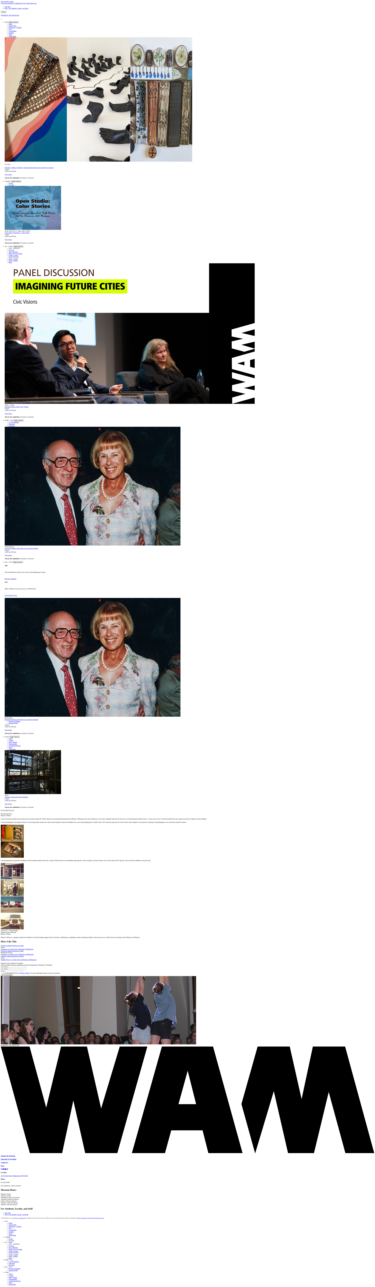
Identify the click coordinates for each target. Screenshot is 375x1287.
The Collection (13, 252)
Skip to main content (7, 1)
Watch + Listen (13, 259)
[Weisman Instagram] (1, 1169)
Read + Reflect (13, 260)
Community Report (15, 746)
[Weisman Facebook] (3, 1169)
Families (11, 33)
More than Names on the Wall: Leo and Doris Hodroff (21, 548)
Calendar (8, 181)
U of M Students (14, 422)
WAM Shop (12, 36)
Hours (10, 24)
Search (4, 12)
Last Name (4, 969)
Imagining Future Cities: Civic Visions (16, 407)
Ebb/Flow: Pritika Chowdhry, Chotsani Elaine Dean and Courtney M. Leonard (29, 168)
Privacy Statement (82, 1218)
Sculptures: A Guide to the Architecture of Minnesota (17, 949)
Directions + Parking (15, 27)
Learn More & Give (11, 595)
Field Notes (12, 749)
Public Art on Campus (15, 253)
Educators (12, 424)
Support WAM (13, 723)
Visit (6, 22)
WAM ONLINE (14, 257)
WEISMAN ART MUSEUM (10, 15)
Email (2, 971)
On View (11, 185)
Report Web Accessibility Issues (95, 1218)
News (10, 747)
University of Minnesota (19, 1218)
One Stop (8, 7)
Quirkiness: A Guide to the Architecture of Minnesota (17, 954)
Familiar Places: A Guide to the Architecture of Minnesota (18, 960)
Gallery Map (12, 26)
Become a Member (10, 579)
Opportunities (13, 744)
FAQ (10, 29)
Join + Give (8, 562)
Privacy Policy (25, 973)
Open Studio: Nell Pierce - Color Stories (17, 233)
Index (10, 262)
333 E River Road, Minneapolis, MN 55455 (14, 1176)
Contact (11, 740)
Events (11, 183)
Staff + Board (13, 742)
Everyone (12, 426)
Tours (10, 34)
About (7, 737)
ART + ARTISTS (14, 248)
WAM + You (9, 420)
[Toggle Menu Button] (1, 19)
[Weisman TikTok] (7, 1169)
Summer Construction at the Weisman (16, 797)
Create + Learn (13, 255)
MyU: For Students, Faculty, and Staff (16, 8)
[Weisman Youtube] (5, 1169)
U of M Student (8, 973)
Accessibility (13, 31)
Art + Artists (9, 246)
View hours (8, 174)
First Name (4, 967)
